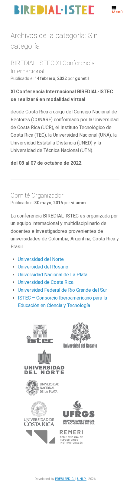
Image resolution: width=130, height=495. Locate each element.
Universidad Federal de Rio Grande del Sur (62, 290)
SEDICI (70, 479)
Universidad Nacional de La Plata (52, 275)
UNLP (81, 479)
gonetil (82, 78)
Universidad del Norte (41, 259)
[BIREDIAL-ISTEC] (53, 10)
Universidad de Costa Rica (45, 282)
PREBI (60, 479)
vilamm (78, 202)
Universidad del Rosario (43, 267)
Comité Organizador (37, 195)
